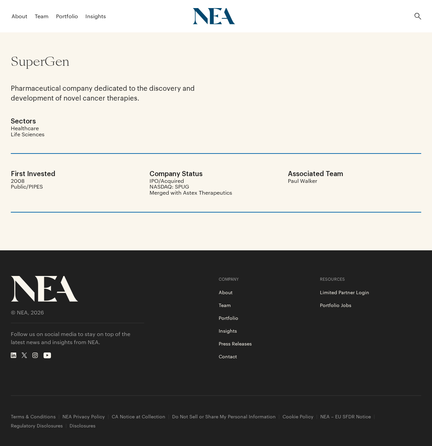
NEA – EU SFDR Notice (345, 416)
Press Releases (235, 343)
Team (42, 16)
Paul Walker (302, 180)
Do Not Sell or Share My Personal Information (224, 416)
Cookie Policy (298, 416)
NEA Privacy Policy (83, 416)
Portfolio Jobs (335, 305)
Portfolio (67, 16)
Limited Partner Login (344, 292)
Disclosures (83, 425)
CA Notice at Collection (138, 416)
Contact (228, 356)
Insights (95, 16)
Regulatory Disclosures (37, 425)
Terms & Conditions (33, 416)
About (19, 16)
